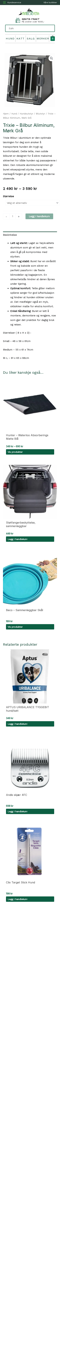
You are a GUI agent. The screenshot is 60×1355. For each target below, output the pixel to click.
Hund (10, 38)
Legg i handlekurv (39, 216)
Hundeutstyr (26, 113)
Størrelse (8, 196)
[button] (51, 58)
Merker (43, 38)
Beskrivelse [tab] (10, 234)
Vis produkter (15, 452)
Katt (20, 38)
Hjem (6, 113)
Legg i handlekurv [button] (17, 539)
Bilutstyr (40, 113)
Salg (31, 38)
